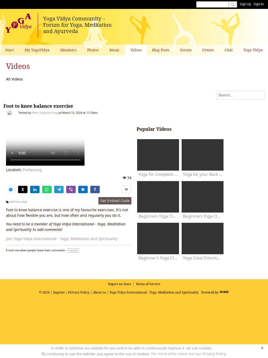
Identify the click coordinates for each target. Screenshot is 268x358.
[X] (22, 189)
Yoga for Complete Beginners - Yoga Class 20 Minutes (158, 174)
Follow (73, 250)
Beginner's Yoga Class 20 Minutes (158, 258)
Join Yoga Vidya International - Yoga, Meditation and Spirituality (62, 238)
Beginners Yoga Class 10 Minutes (158, 216)
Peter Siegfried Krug (45, 113)
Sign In (259, 4)
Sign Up (245, 4)
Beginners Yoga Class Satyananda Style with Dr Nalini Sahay (202, 216)
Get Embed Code (115, 200)
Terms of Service (148, 284)
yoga (24, 201)
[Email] (83, 189)
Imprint (59, 292)
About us (99, 292)
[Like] (126, 189)
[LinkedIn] (35, 189)
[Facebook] (95, 189)
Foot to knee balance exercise (38, 106)
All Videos (14, 79)
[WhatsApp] (47, 189)
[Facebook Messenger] (10, 189)
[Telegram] (59, 189)
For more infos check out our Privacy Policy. (189, 353)
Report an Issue (119, 284)
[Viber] (71, 189)
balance (15, 201)
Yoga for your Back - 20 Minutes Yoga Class (202, 174)
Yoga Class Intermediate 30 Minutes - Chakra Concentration (202, 258)
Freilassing (32, 169)
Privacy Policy (79, 292)
